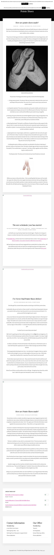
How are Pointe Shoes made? (27, 411)
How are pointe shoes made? (27, 23)
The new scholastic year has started (27, 225)
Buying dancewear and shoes (15, 228)
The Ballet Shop (14, 3)
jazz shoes (38, 240)
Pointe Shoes (37, 26)
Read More (48, 7)
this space (43, 248)
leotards (25, 229)
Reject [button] (44, 7)
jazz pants (22, 240)
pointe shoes (43, 238)
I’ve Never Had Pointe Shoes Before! (27, 299)
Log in (43, 550)
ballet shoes (33, 240)
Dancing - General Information (22, 26)
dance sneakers (16, 240)
